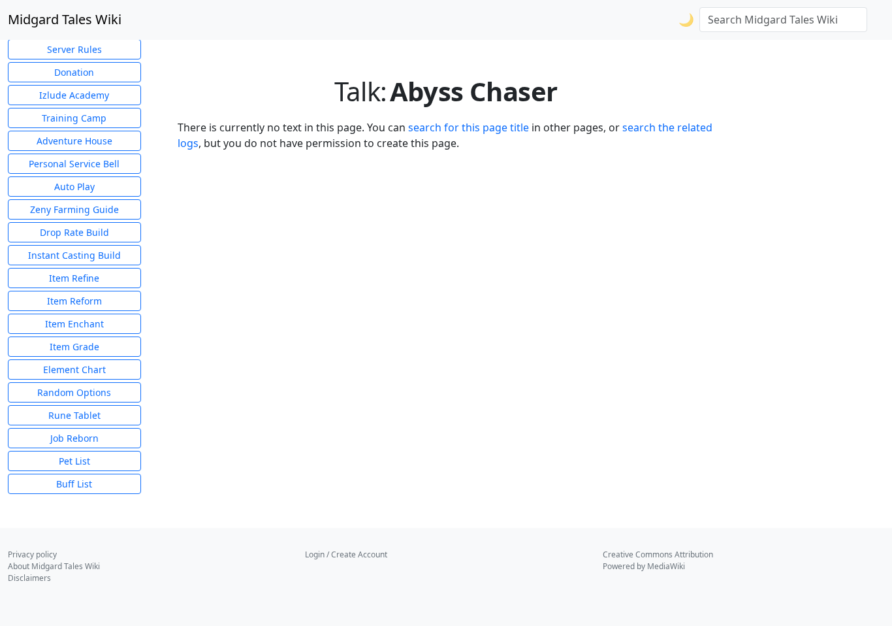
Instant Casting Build (74, 255)
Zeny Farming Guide (74, 209)
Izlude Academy (74, 95)
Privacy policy (32, 554)
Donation (74, 72)
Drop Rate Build (74, 232)
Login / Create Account (346, 554)
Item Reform (74, 301)
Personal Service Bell (74, 163)
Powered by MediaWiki (644, 566)
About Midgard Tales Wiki (54, 566)
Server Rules (74, 49)
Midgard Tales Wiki (64, 19)
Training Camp (74, 118)
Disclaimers (29, 578)
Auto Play (74, 186)
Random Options (74, 392)
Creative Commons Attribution (658, 554)
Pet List (74, 461)
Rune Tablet (74, 415)
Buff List (74, 484)
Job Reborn (74, 438)
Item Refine (74, 278)
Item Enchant (74, 324)
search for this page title (468, 127)
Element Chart (74, 369)
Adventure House (74, 141)
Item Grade (74, 346)
